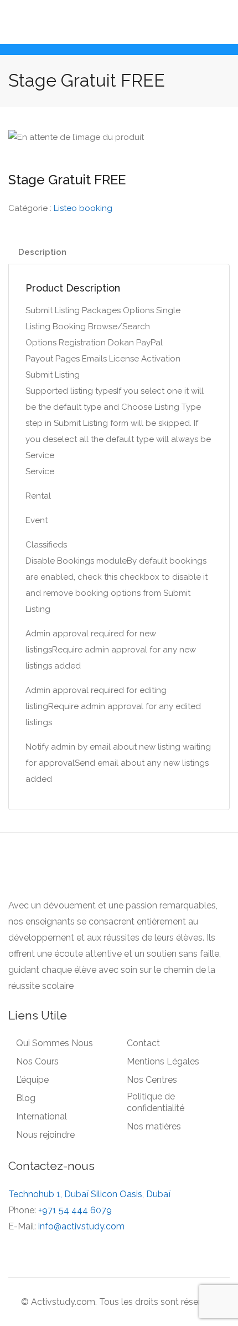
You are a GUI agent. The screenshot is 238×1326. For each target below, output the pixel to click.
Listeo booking (83, 208)
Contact (143, 1043)
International (41, 1116)
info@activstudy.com (81, 1226)
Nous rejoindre (45, 1134)
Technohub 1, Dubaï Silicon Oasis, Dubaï (89, 1194)
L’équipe (32, 1079)
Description (42, 252)
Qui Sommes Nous (54, 1043)
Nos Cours (37, 1061)
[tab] (119, 252)
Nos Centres (152, 1079)
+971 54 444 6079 (75, 1210)
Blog (25, 1098)
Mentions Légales (163, 1061)
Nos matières (154, 1126)
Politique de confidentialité (155, 1102)
